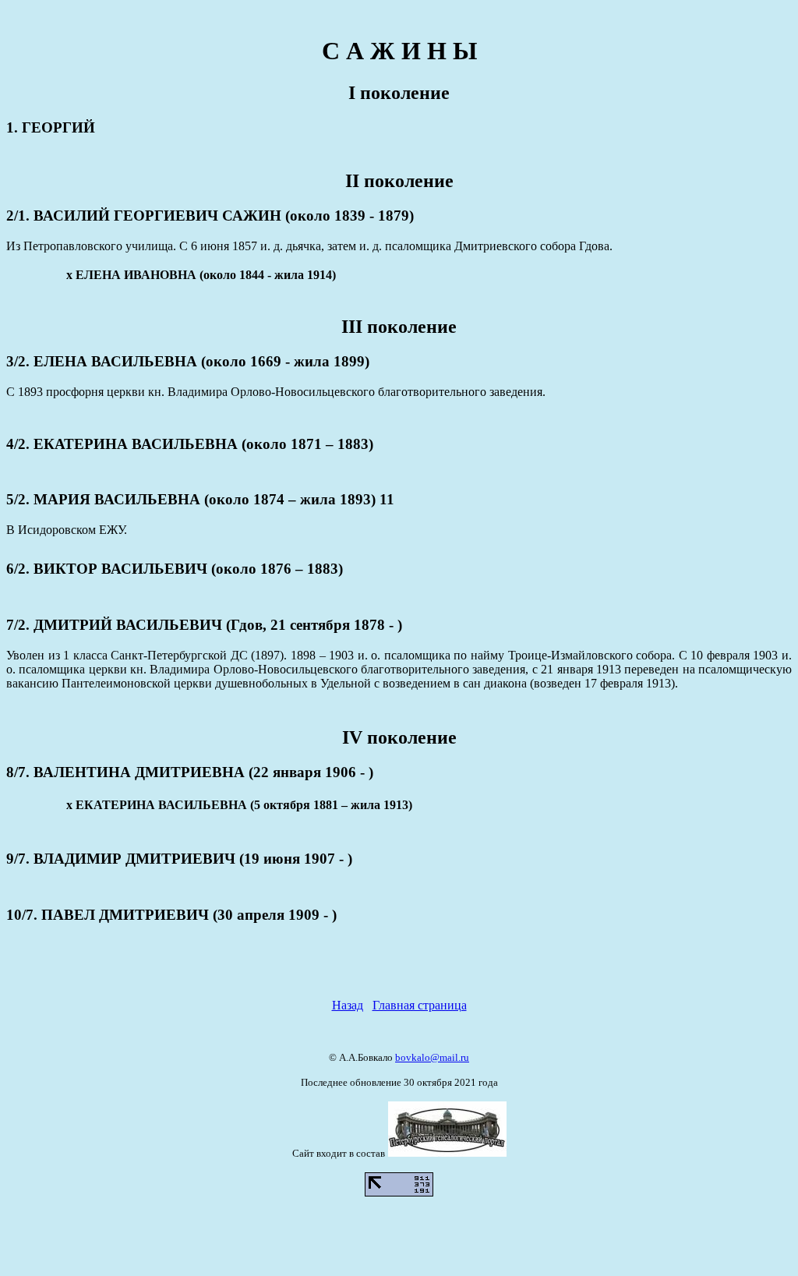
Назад (347, 1005)
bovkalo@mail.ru (432, 1057)
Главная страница (420, 1005)
